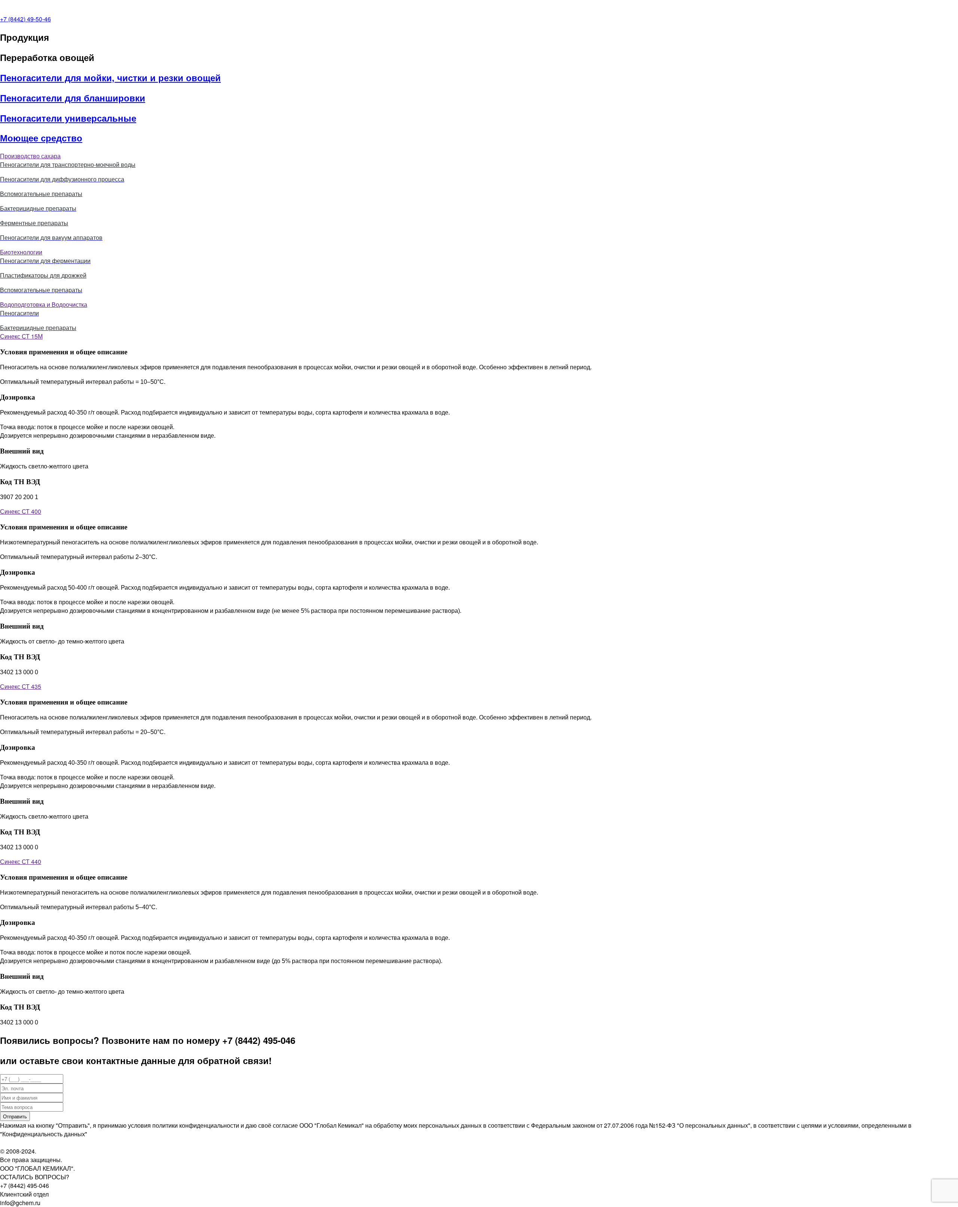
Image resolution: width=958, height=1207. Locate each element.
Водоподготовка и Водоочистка (43, 304)
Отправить (15, 1116)
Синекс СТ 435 (20, 686)
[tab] (479, 156)
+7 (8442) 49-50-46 (25, 19)
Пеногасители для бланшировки (72, 97)
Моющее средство (41, 137)
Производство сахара (30, 156)
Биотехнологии (21, 252)
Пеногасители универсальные (68, 117)
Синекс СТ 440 (20, 861)
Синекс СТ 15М (21, 336)
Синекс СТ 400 (20, 511)
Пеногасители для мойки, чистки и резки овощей (110, 77)
